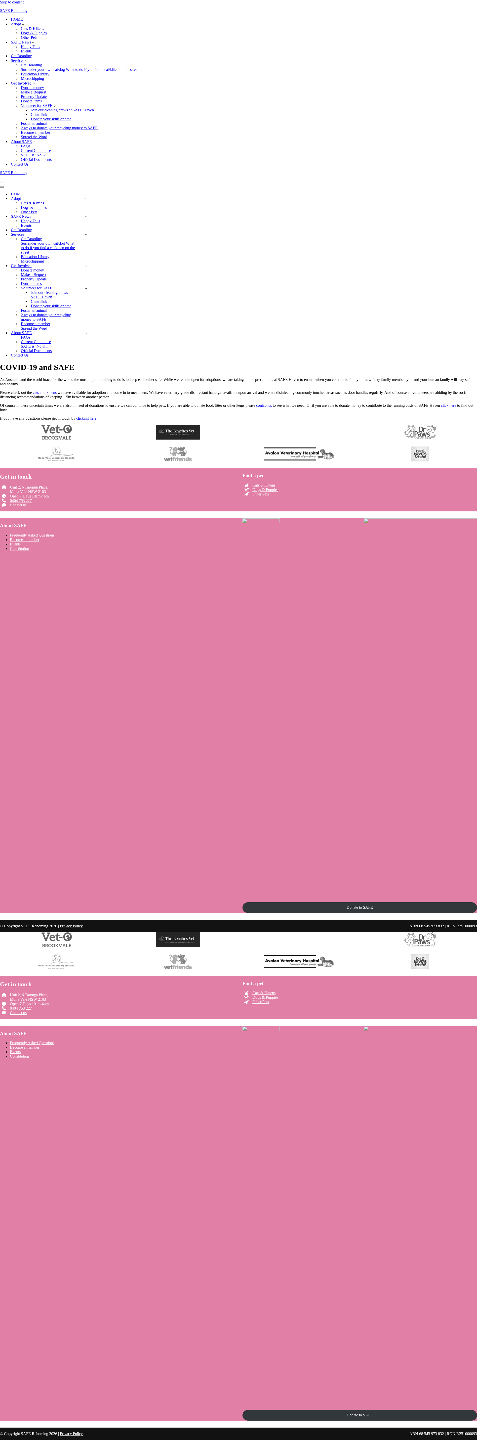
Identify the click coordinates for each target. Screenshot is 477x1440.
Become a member (35, 132)
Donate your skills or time (51, 119)
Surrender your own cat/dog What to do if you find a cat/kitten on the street (79, 69)
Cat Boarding (21, 56)
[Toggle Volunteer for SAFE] (86, 288)
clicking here (86, 418)
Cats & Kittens (32, 28)
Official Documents (36, 159)
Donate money (32, 88)
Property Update (34, 96)
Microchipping (32, 78)
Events (26, 51)
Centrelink (39, 114)
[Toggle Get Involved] (86, 266)
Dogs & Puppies (34, 33)
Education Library (35, 74)
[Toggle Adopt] (86, 199)
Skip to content (12, 2)
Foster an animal (34, 123)
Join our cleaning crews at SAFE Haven (62, 110)
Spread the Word (34, 137)
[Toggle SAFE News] (86, 217)
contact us (264, 405)
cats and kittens (45, 392)
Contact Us (20, 164)
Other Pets (29, 37)
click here (448, 405)
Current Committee (36, 150)
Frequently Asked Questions (32, 535)
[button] (23, 24)
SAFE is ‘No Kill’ (35, 155)
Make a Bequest (33, 92)
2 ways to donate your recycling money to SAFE (59, 128)
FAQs (25, 146)
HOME (17, 19)
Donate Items (31, 101)
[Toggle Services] (86, 234)
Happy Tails (30, 47)
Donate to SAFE (360, 907)
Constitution (19, 548)
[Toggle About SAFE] (86, 333)
